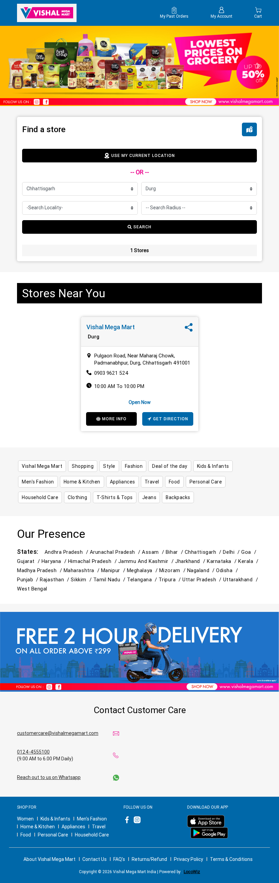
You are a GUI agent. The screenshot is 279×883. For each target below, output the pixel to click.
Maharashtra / (82, 570)
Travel (98, 827)
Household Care (92, 835)
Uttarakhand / (241, 579)
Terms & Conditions (231, 859)
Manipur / (114, 570)
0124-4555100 (33, 752)
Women (25, 819)
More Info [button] (114, 418)
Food (25, 835)
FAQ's (119, 859)
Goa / (249, 552)
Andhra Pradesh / (67, 552)
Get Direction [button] (170, 418)
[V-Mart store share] (188, 329)
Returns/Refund (149, 859)
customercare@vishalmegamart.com (57, 733)
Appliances (73, 827)
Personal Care (53, 835)
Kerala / (249, 561)
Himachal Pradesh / (93, 561)
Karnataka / (222, 561)
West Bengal (32, 588)
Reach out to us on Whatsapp (49, 777)
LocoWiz (192, 871)
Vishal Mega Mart (110, 327)
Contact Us (94, 859)
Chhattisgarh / (204, 552)
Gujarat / (29, 561)
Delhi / (232, 552)
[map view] (249, 129)
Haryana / (55, 561)
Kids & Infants (55, 819)
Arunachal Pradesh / (116, 552)
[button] (21, 66)
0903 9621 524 (111, 373)
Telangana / (143, 579)
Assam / (154, 552)
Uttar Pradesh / (202, 579)
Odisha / (227, 570)
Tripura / (170, 579)
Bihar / (175, 552)
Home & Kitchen (37, 827)
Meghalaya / (143, 570)
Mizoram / (173, 570)
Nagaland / (201, 570)
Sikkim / (82, 579)
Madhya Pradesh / (40, 570)
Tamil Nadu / (110, 579)
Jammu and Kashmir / (146, 561)
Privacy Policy (188, 859)
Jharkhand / (191, 561)
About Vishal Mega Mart (49, 859)
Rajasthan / (55, 579)
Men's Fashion (92, 819)
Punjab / (28, 579)
